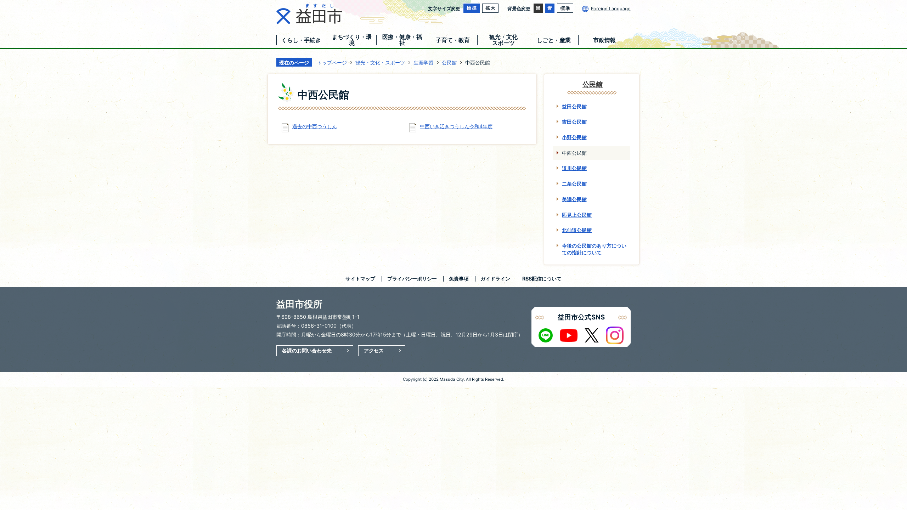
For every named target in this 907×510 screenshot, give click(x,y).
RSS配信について (542, 279)
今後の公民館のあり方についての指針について (594, 249)
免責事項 (459, 279)
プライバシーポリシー (412, 279)
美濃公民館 (574, 199)
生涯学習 (423, 63)
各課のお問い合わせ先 (307, 350)
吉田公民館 (574, 122)
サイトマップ (360, 279)
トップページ (332, 63)
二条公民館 (574, 184)
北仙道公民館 (577, 230)
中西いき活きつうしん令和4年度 (456, 126)
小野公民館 (574, 137)
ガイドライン (495, 279)
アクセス (374, 350)
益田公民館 (574, 106)
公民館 (449, 63)
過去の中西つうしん (314, 126)
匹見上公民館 (577, 215)
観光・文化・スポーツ (380, 63)
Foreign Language (611, 8)
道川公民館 (574, 168)
